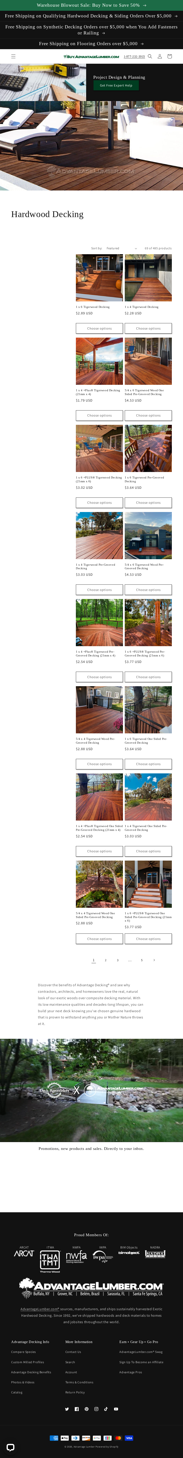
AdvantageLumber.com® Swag (140, 1352)
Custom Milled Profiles (27, 1362)
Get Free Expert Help (116, 85)
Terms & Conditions (79, 1382)
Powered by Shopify (107, 1446)
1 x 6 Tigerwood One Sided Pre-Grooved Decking (146, 740)
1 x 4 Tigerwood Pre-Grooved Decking (95, 566)
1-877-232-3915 (134, 56)
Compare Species (23, 1352)
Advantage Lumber (84, 1446)
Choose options (99, 328)
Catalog (16, 1392)
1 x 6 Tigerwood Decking (93, 307)
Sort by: (96, 248)
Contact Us (73, 1352)
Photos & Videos (23, 1382)
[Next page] (154, 960)
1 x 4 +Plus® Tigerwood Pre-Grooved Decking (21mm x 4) (95, 653)
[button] (13, 56)
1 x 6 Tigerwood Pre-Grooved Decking (144, 479)
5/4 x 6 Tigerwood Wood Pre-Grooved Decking (144, 566)
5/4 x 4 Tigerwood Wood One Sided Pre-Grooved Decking (95, 915)
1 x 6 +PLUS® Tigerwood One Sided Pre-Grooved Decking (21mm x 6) (148, 917)
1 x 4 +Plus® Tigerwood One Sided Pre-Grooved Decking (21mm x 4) (99, 828)
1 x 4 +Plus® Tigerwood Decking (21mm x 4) (98, 392)
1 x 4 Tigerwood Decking (142, 307)
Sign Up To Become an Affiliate (141, 1362)
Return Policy (75, 1392)
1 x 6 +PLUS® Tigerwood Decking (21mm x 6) (99, 479)
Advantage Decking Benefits (31, 1372)
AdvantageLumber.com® (40, 1309)
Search (70, 1362)
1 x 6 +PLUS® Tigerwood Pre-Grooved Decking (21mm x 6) (145, 653)
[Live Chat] (10, 1447)
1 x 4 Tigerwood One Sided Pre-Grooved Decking (146, 828)
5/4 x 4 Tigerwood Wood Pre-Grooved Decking (95, 740)
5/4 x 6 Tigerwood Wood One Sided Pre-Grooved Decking (144, 392)
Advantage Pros (130, 1372)
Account (71, 1372)
